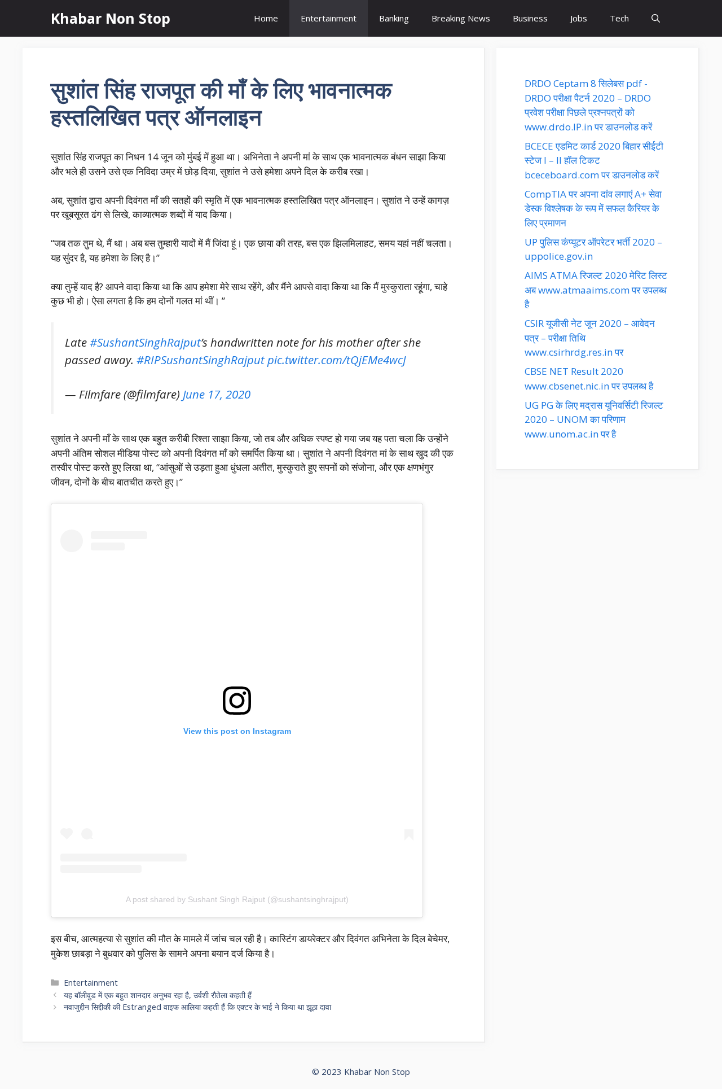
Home (266, 18)
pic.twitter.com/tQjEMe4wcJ (336, 360)
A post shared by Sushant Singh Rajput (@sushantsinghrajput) (237, 899)
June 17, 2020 (216, 394)
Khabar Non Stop (110, 18)
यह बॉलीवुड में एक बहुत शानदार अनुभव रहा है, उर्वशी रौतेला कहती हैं (158, 995)
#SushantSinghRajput (145, 342)
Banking (394, 18)
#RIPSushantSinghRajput (201, 360)
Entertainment (328, 18)
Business (530, 18)
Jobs (578, 18)
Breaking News (461, 18)
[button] (655, 18)
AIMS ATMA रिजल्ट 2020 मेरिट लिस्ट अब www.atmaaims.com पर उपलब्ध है (596, 289)
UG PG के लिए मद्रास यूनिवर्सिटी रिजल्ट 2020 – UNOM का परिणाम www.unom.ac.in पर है (594, 419)
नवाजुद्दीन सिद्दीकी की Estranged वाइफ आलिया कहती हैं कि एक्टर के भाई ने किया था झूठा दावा (197, 1006)
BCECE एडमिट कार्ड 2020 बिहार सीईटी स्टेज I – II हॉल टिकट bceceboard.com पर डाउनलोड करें (594, 160)
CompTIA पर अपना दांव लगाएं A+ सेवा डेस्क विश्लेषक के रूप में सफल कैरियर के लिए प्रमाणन (593, 208)
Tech (619, 18)
